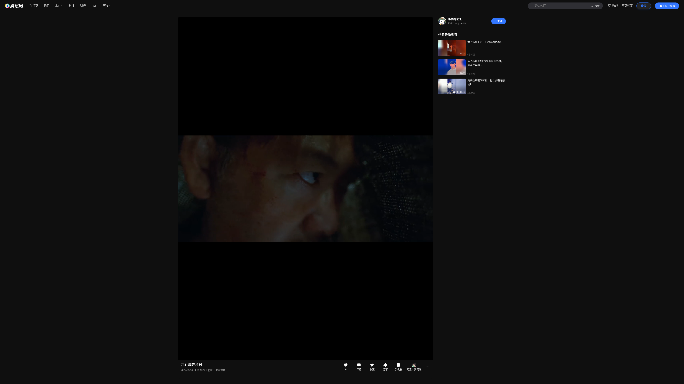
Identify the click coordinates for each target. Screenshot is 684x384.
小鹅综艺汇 (455, 19)
